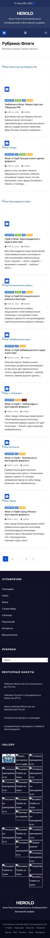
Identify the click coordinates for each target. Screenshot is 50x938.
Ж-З (16, 346)
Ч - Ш (24, 400)
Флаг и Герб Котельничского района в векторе (22, 298)
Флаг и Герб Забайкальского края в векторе (25, 352)
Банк (15, 932)
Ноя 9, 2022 (12, 412)
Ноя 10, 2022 (13, 358)
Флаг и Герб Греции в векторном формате (24, 160)
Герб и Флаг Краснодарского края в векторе (22, 240)
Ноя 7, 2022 (12, 465)
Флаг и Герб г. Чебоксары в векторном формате (21, 405)
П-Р (16, 507)
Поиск (31, 932)
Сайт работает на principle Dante (16, 924)
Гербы (17, 100)
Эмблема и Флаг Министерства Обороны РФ (24, 106)
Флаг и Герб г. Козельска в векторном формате (21, 459)
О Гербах (8, 928)
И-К (24, 235)
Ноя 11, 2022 (13, 247)
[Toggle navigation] (25, 32)
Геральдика (8, 589)
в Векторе (9, 100)
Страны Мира (9, 609)
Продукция (40, 928)
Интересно (7, 628)
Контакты (23, 932)
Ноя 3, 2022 (12, 519)
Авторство (30, 928)
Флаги (29, 100)
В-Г (16, 154)
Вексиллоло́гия (9, 635)
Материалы (40, 932)
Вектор (8, 932)
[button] (46, 33)
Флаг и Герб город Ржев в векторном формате (20, 513)
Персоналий (8, 622)
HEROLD (25, 13)
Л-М (24, 100)
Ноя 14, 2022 (13, 112)
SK (45, 924)
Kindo (27, 112)
